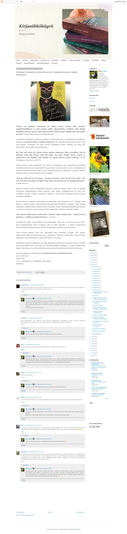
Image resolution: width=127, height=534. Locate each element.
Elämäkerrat (55, 60)
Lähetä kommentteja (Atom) (26, 515)
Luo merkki (92, 101)
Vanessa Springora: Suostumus (97, 325)
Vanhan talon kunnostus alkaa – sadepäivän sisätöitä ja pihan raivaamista (99, 367)
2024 (92, 257)
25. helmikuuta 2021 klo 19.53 (43, 439)
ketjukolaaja (24, 285)
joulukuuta (95, 266)
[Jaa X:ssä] (40, 272)
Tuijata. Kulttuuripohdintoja (98, 387)
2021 (92, 264)
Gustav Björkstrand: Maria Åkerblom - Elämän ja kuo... (100, 308)
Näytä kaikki (106, 398)
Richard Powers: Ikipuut (98, 331)
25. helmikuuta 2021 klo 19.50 (43, 356)
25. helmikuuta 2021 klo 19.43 (43, 384)
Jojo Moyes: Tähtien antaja (99, 315)
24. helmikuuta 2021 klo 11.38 (33, 397)
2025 (92, 255)
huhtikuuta (95, 285)
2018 (92, 341)
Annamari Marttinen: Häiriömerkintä (97, 312)
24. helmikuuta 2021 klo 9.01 (36, 285)
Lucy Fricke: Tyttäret (97, 305)
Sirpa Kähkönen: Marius (97, 389)
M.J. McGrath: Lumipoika (99, 328)
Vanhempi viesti (80, 512)
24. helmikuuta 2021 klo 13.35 (33, 425)
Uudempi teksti (21, 512)
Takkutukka (24, 451)
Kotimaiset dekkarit (29, 63)
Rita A (22, 425)
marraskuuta (96, 269)
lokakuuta (95, 271)
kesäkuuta (95, 280)
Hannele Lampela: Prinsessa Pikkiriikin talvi (100, 292)
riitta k (22, 372)
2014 (92, 350)
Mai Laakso (29, 298)
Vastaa (23, 291)
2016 (92, 346)
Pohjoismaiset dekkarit (43, 63)
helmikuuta (95, 289)
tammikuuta (95, 334)
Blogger (78, 529)
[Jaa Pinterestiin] (44, 272)
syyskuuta (95, 273)
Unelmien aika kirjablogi (98, 393)
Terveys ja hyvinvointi (74, 60)
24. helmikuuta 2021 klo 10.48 (32, 344)
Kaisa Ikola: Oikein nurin (97, 395)
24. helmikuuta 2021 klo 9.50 (35, 318)
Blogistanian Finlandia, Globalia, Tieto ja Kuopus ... (100, 318)
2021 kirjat (95, 295)
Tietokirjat (63, 60)
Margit (22, 397)
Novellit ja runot (45, 60)
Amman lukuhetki (96, 380)
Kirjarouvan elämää (96, 373)
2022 (92, 262)
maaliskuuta (95, 287)
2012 (92, 355)
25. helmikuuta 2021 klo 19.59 (43, 468)
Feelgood (18, 63)
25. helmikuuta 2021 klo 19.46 (43, 298)
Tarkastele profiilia (94, 91)
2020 (92, 336)
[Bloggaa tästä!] (38, 272)
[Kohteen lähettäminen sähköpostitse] (36, 272)
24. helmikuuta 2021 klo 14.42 (36, 451)
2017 (92, 343)
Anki (22, 344)
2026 (92, 253)
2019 (92, 339)
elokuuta (94, 276)
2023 (92, 260)
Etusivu (18, 60)
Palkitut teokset (34, 60)
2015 (92, 348)
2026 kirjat (54, 63)
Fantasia (103, 60)
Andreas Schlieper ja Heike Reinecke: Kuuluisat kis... (99, 298)
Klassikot (25, 60)
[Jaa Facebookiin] (42, 272)
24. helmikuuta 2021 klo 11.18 (33, 372)
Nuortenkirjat (95, 60)
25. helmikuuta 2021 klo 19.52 (43, 409)
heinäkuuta (95, 278)
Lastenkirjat (86, 60)
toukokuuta (95, 282)
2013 (92, 353)
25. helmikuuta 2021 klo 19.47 (43, 331)
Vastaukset (25, 295)
